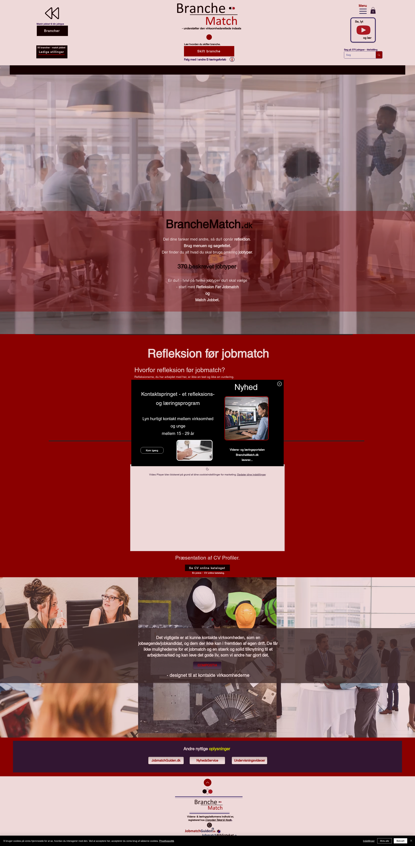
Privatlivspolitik (166, 840)
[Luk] (411, 840)
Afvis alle (384, 840)
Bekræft (400, 840)
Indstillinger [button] (369, 840)
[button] (279, 384)
